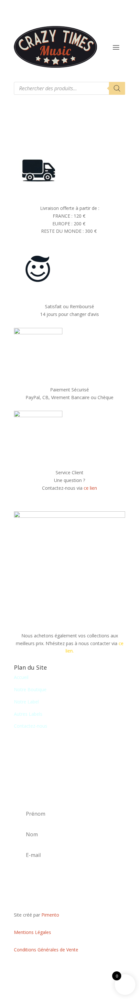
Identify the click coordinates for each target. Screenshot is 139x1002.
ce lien (90, 488)
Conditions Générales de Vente (46, 950)
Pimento (50, 915)
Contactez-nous (30, 726)
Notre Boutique (30, 689)
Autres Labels (28, 714)
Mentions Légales (32, 932)
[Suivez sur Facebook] (69, 968)
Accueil (21, 677)
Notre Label (26, 702)
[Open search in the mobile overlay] (69, 88)
